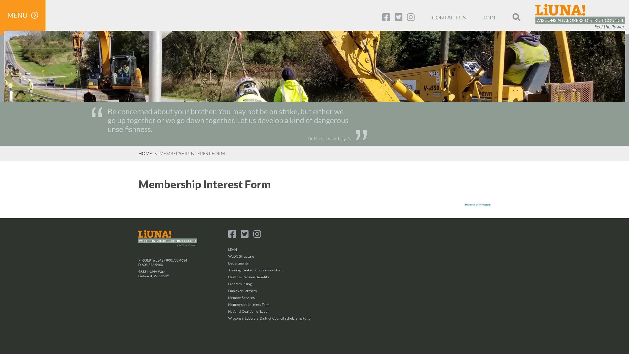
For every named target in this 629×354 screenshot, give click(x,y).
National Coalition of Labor (248, 311)
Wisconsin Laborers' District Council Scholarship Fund (269, 318)
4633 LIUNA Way (151, 271)
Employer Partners (242, 291)
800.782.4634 (176, 260)
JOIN (489, 17)
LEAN (232, 249)
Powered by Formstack (478, 204)
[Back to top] (314, 339)
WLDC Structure (241, 256)
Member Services (241, 297)
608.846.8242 (152, 260)
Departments (238, 263)
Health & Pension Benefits (248, 277)
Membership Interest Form (249, 304)
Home (145, 153)
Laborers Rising (240, 284)
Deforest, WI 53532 (153, 276)
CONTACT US (449, 17)
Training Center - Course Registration (257, 270)
